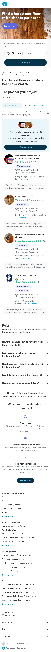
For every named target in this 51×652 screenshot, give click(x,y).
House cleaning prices (11, 505)
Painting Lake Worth (10, 530)
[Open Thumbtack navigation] (6, 4)
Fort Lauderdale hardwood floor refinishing (19, 596)
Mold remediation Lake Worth (14, 534)
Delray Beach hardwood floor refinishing (18, 584)
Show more (7, 516)
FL (14, 72)
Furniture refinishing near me (13, 571)
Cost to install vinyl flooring (13, 501)
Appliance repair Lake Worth (13, 526)
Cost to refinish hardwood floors (15, 497)
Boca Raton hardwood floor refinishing (17, 588)
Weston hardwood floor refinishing (16, 600)
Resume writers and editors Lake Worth (18, 538)
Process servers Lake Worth (13, 542)
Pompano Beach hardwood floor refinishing (19, 592)
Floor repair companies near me (14, 559)
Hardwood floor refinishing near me (16, 555)
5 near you (9, 26)
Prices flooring (8, 512)
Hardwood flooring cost (12, 509)
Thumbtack (6, 72)
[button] (20, 279)
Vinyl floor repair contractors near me (17, 563)
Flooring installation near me (13, 567)
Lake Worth (22, 72)
